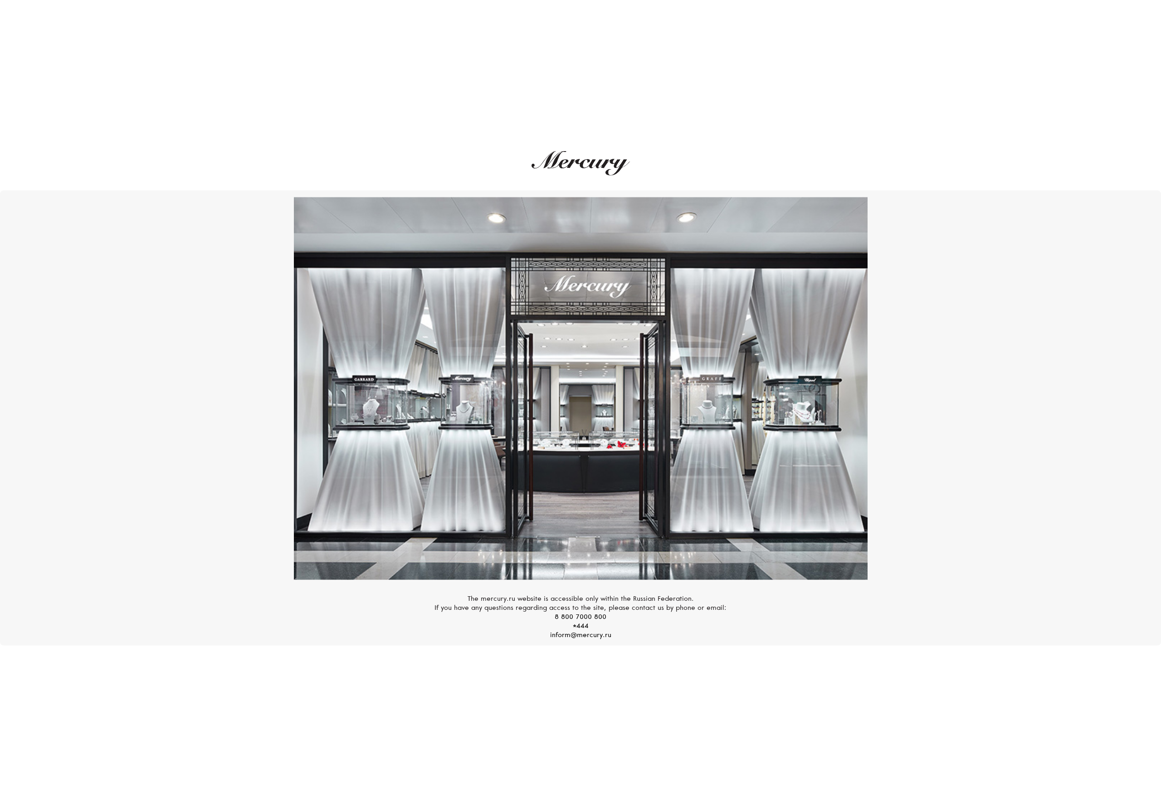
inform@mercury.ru (580, 635)
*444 (581, 626)
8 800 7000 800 (580, 616)
